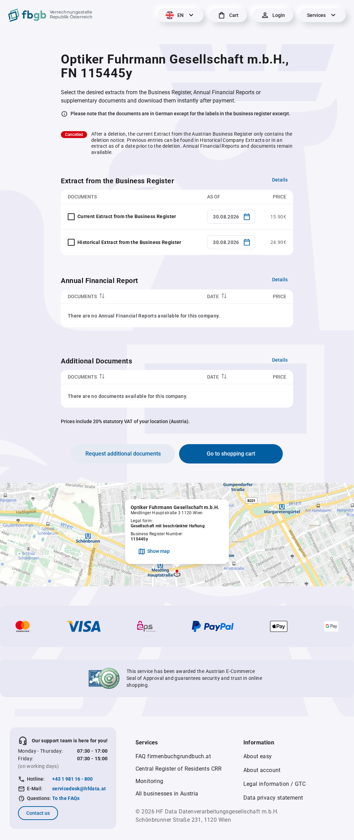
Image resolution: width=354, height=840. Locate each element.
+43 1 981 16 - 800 (72, 779)
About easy (257, 756)
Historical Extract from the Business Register (129, 242)
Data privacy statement (273, 797)
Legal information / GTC (274, 784)
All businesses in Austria (167, 793)
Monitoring (150, 781)
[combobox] (231, 217)
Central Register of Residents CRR (179, 768)
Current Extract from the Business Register (126, 216)
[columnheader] (130, 297)
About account (262, 770)
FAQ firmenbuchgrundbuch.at (173, 756)
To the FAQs (66, 798)
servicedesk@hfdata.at (79, 788)
